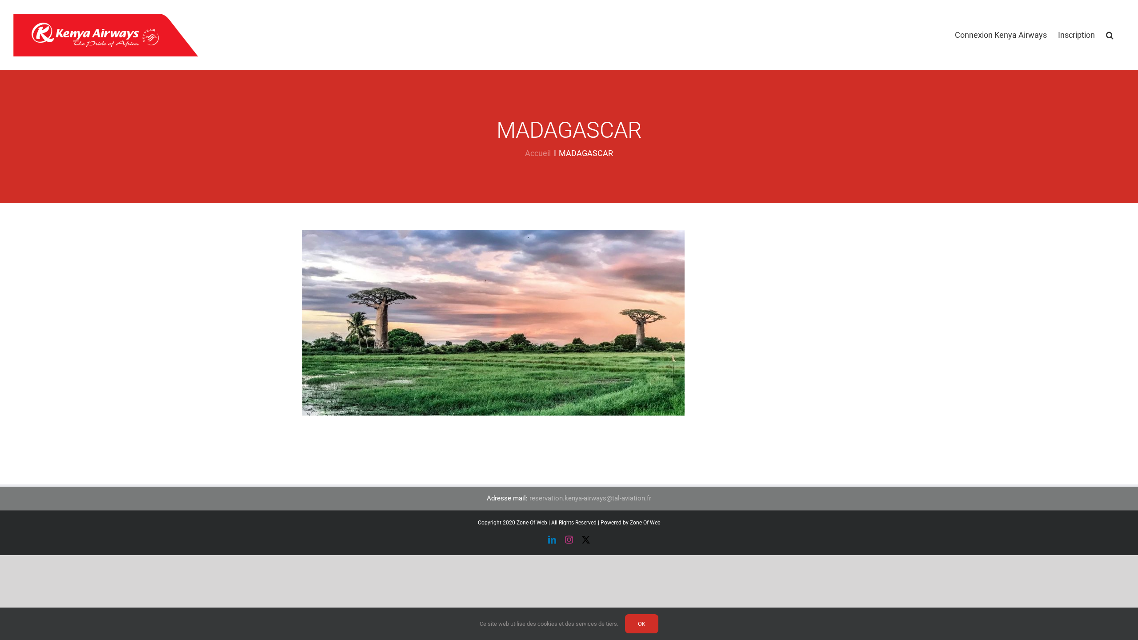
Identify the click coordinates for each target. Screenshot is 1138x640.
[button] (1110, 35)
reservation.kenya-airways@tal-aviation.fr (590, 498)
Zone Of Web (645, 523)
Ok (641, 624)
